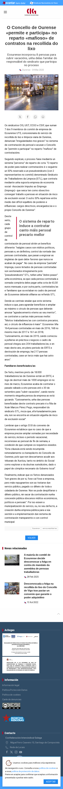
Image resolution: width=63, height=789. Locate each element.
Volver (31, 538)
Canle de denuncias (11, 699)
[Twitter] (11, 752)
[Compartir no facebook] (27, 117)
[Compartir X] (20, 117)
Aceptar (51, 781)
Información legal (10, 685)
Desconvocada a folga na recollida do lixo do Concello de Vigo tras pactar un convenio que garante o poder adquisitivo (40, 590)
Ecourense (36, 528)
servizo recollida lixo (50, 528)
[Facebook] (6, 752)
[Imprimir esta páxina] (43, 117)
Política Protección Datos (14, 690)
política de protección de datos (25, 771)
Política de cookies (11, 695)
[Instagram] (16, 752)
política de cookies (47, 768)
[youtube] (20, 752)
